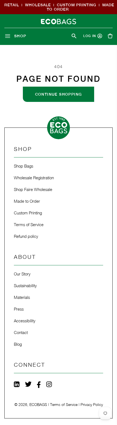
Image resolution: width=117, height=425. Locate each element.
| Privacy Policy (91, 404)
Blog (18, 344)
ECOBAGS (38, 404)
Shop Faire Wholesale (33, 189)
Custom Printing (76, 5)
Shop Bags (23, 165)
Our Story (22, 273)
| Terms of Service (63, 404)
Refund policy (26, 236)
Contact (21, 332)
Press (19, 308)
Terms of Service (29, 224)
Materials (22, 297)
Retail (11, 5)
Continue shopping (58, 94)
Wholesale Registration (34, 177)
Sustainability (25, 285)
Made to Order (27, 201)
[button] (16, 36)
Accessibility (24, 320)
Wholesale (38, 5)
